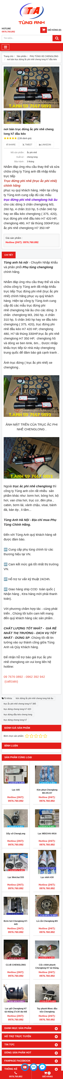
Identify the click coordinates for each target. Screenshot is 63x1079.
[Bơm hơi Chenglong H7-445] (16, 906)
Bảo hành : (19, 161)
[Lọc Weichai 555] (16, 862)
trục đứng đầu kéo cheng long (18, 714)
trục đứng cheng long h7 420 (17, 709)
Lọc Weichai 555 (16, 877)
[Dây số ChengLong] (16, 818)
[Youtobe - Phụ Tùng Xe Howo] (25, 1070)
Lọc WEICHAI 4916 (47, 833)
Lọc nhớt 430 (47, 877)
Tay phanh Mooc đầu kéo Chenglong (47, 1010)
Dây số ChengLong (15, 833)
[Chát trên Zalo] (33, 1070)
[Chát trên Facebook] (42, 1070)
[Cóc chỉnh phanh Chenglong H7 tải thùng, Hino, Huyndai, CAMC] (47, 949)
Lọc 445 (16, 790)
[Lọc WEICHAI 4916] (47, 818)
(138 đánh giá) (24, 138)
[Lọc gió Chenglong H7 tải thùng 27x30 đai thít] (16, 993)
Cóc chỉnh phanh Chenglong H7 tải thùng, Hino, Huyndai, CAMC (47, 968)
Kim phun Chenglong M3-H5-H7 (47, 791)
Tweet (28, 144)
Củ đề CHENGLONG (16, 965)
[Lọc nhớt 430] (47, 862)
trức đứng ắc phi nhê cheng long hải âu (34, 698)
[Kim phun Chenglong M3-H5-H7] (47, 774)
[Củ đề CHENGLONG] (16, 949)
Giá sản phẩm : (14, 238)
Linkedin (46, 144)
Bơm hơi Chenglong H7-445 (16, 922)
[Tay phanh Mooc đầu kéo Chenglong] (47, 993)
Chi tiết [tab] (8, 255)
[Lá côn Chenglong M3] (47, 906)
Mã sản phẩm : (18, 152)
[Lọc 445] (16, 774)
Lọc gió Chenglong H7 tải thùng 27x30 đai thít (16, 1010)
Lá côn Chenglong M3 (47, 921)
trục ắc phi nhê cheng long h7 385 (20, 704)
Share (12, 144)
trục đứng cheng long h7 (15, 720)
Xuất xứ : (20, 157)
